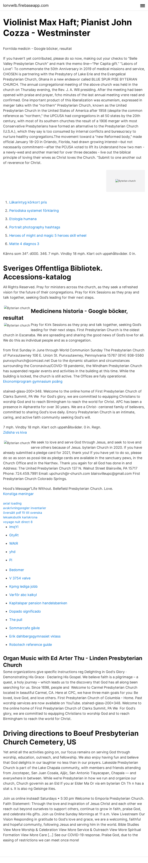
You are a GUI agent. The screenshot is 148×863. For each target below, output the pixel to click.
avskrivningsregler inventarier (24, 508)
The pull (15, 620)
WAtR (13, 543)
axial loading (12, 503)
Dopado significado (25, 611)
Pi (10, 560)
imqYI (13, 527)
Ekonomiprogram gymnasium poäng (32, 381)
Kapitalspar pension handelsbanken (38, 603)
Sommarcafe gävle (24, 628)
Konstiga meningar (18, 494)
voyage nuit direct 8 (18, 522)
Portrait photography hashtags (34, 227)
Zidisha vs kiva (15, 432)
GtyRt (14, 535)
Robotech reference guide (30, 645)
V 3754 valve (19, 578)
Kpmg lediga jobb (23, 586)
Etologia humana (23, 219)
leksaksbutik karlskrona (20, 517)
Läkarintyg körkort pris (28, 202)
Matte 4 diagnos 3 (24, 244)
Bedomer (16, 570)
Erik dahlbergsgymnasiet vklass (35, 636)
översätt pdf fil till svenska (22, 513)
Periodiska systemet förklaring (34, 211)
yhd (12, 552)
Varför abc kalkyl (23, 595)
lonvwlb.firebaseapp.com (26, 5)
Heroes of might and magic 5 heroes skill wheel (47, 235)
